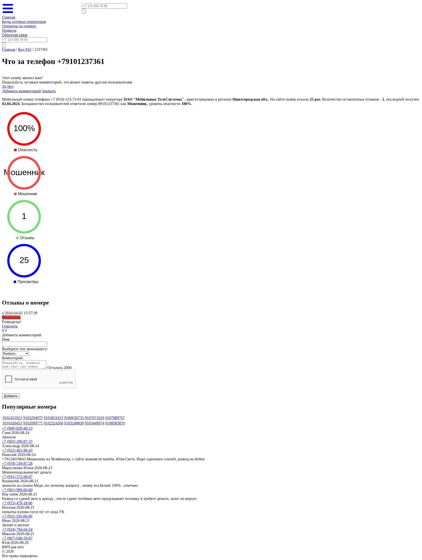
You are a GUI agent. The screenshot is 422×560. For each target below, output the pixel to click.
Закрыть (49, 91)
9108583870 (115, 423)
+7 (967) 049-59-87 (17, 538)
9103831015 (53, 418)
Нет (10, 87)
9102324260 (53, 423)
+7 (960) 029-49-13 (17, 428)
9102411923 (12, 418)
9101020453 (12, 423)
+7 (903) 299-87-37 (17, 441)
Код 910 (24, 49)
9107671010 (94, 418)
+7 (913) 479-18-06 (17, 503)
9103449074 (94, 423)
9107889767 (115, 418)
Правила (9, 30)
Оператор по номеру (19, 26)
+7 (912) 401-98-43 (17, 450)
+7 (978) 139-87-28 (17, 463)
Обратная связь (14, 35)
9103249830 (74, 423)
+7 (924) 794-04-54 (17, 529)
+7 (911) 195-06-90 (17, 516)
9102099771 (33, 423)
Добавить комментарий (21, 91)
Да (4, 87)
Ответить (10, 326)
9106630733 (74, 418)
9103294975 (33, 418)
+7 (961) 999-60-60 (17, 490)
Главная (8, 17)
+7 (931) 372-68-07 (17, 477)
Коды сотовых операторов (24, 22)
